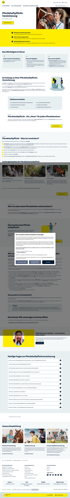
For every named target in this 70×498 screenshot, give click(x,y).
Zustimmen (48, 262)
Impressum (40, 254)
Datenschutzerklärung (21, 252)
